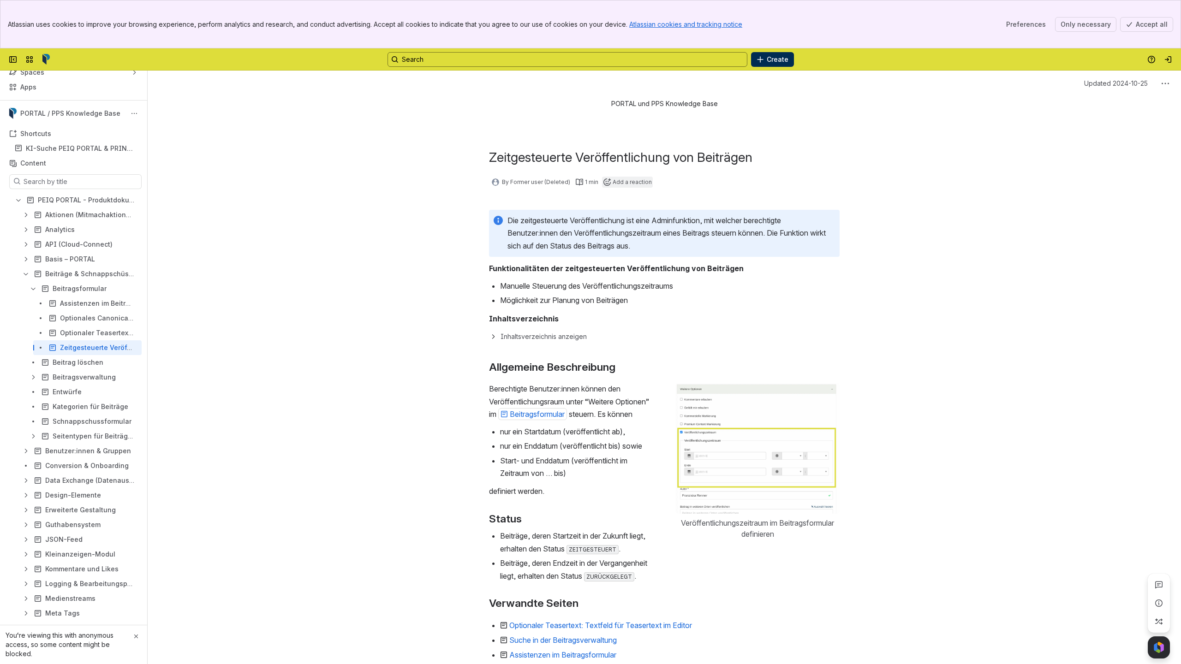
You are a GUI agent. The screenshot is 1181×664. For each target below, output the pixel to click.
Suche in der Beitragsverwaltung (563, 640)
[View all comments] (1158, 584)
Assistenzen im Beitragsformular (562, 654)
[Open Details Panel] (1158, 603)
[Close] (136, 636)
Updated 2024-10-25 (1116, 83)
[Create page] (1158, 621)
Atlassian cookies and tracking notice (685, 24)
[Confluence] (46, 59)
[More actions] (134, 113)
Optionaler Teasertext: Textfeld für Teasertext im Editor (600, 625)
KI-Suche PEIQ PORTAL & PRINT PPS (78, 148)
